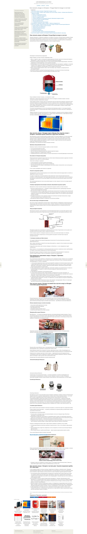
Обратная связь (53, 530)
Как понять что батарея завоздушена (39, 15)
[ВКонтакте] (34, 497)
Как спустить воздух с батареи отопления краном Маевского (44, 31)
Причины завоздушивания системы (39, 14)
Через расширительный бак (38, 20)
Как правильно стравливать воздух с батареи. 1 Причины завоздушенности (46, 23)
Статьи (47, 5)
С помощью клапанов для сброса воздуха (40, 22)
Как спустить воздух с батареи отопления (39, 434)
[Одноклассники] (51, 497)
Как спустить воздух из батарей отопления (40, 19)
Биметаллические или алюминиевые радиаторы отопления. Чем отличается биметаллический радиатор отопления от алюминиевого (20, 15)
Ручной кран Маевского (37, 29)
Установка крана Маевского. (38, 30)
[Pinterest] (43, 497)
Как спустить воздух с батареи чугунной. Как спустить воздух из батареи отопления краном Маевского (51, 24)
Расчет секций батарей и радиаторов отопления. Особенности (19, 24)
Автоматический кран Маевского (39, 28)
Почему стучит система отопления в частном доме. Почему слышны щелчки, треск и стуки (21, 28)
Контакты (34, 530)
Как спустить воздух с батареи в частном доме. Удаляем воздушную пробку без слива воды (49, 32)
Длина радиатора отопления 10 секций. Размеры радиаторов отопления (20, 44)
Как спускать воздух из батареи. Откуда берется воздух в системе (44, 11)
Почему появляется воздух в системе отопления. (42, 25)
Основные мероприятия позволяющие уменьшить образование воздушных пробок (48, 18)
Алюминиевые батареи (43, 2)
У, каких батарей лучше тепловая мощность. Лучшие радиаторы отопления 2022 (21, 20)
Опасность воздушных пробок (38, 17)
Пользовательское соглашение (40, 530)
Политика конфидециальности (37, 531)
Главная (38, 5)
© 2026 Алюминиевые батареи (18, 530)
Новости (43, 5)
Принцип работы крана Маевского (39, 26)
